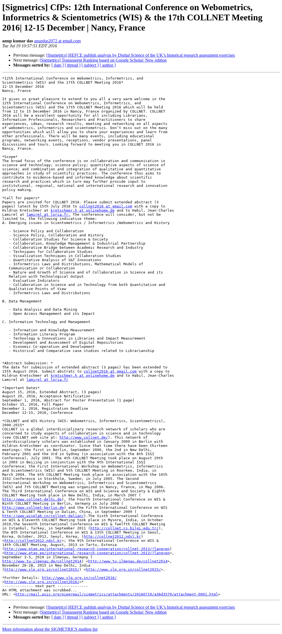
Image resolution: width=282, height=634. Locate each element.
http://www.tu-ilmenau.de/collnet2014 (42, 561)
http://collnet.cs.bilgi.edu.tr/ (124, 528)
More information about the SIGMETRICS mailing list (49, 629)
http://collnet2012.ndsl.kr (112, 536)
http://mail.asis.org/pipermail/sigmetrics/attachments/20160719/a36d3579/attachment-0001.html (116, 594)
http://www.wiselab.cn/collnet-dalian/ (43, 516)
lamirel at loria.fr (47, 380)
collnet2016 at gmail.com (105, 206)
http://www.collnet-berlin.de (33, 507)
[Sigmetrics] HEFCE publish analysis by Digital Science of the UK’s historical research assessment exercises (140, 55)
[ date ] (57, 65)
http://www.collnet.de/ (83, 437)
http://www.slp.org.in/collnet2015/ (41, 569)
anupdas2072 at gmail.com (57, 41)
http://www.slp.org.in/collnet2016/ (79, 578)
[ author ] (108, 65)
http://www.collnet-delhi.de (32, 499)
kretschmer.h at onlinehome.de (83, 210)
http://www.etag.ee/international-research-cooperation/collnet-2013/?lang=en (87, 549)
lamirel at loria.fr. (48, 214)
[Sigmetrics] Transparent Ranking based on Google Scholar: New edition (103, 60)
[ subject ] (90, 65)
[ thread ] (72, 65)
